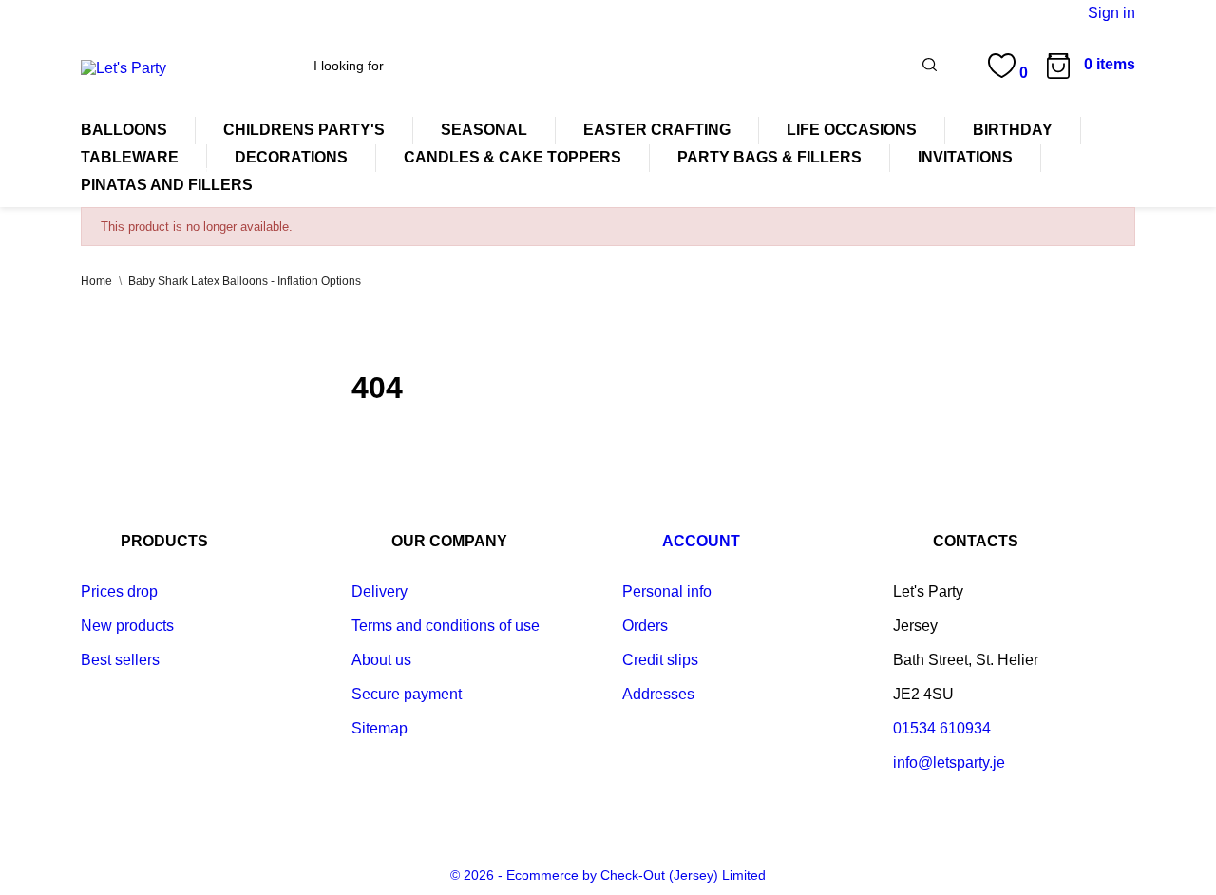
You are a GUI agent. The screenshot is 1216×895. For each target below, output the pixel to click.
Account (701, 541)
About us (381, 660)
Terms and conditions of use (446, 626)
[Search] (929, 66)
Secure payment (407, 694)
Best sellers (120, 660)
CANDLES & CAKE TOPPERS (512, 157)
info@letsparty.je (949, 762)
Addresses (658, 694)
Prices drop (119, 591)
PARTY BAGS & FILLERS (769, 157)
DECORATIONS (291, 157)
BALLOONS (124, 130)
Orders (645, 626)
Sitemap (380, 728)
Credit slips (660, 660)
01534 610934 (942, 728)
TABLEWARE (130, 157)
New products (127, 626)
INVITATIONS (965, 157)
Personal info (667, 591)
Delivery (380, 591)
